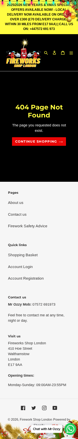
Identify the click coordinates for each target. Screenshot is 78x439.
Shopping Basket (23, 255)
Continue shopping (36, 141)
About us (15, 203)
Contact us (17, 214)
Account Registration (26, 278)
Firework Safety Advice (27, 226)
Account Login (20, 267)
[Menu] (71, 53)
